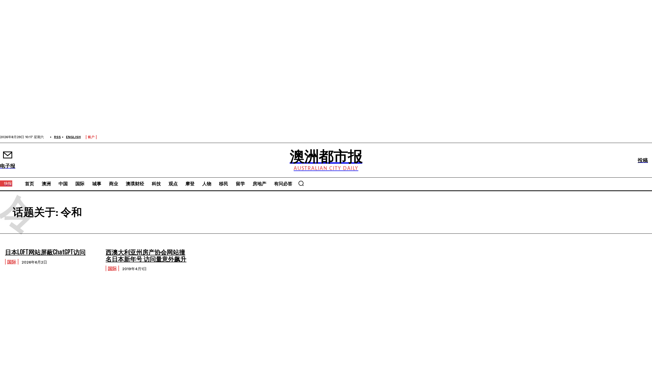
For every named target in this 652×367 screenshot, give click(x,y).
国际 (11, 262)
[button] (301, 183)
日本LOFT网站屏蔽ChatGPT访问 (45, 252)
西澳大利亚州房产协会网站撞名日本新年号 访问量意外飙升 (146, 255)
